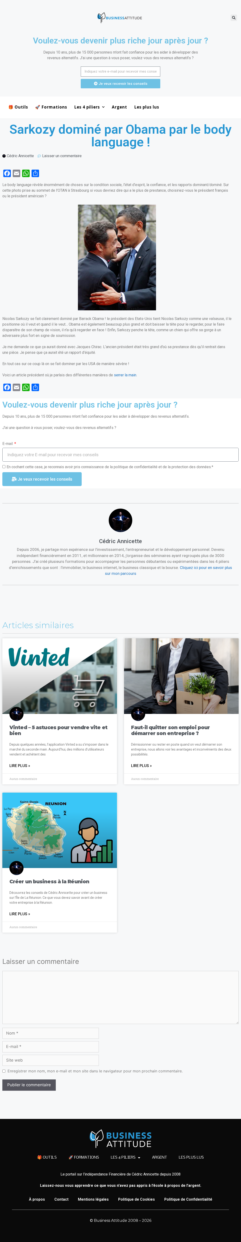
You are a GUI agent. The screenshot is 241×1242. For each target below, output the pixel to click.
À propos (37, 1199)
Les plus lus (146, 107)
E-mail (8, 443)
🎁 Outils (18, 107)
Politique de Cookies (136, 1199)
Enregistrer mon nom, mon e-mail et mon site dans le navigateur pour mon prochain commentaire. (95, 1071)
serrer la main (125, 375)
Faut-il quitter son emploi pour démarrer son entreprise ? (170, 730)
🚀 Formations (51, 107)
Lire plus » (19, 765)
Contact (61, 1199)
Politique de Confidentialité (188, 1199)
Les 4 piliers (87, 107)
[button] (234, 18)
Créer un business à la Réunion (49, 881)
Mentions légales (93, 1199)
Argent (119, 107)
